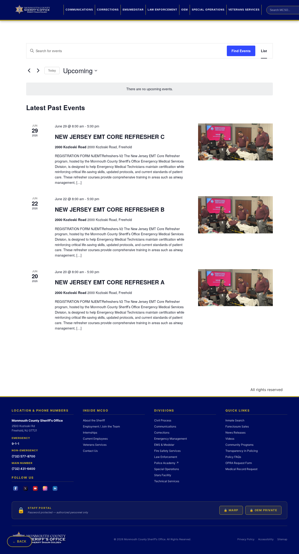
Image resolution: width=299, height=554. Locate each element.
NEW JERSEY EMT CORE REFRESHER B (109, 209)
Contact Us (90, 451)
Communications (79, 9)
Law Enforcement (162, 9)
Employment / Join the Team (101, 426)
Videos (229, 438)
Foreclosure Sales (237, 426)
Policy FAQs (233, 457)
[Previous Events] (29, 70)
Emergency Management (170, 438)
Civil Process (162, 420)
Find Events (241, 50)
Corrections (108, 9)
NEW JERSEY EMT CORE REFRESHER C (109, 137)
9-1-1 (15, 443)
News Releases (235, 432)
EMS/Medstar (133, 9)
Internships (90, 432)
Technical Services (166, 481)
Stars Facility (162, 475)
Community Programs (239, 444)
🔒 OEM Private (263, 510)
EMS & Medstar (164, 444)
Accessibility (266, 539)
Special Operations (208, 9)
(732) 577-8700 (23, 456)
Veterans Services (244, 9)
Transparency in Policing (241, 451)
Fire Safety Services (167, 451)
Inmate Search (234, 420)
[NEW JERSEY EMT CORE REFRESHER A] (235, 287)
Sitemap (282, 539)
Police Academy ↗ (166, 463)
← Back (19, 541)
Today (52, 70)
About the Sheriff (94, 420)
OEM (184, 9)
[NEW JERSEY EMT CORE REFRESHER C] (235, 142)
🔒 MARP (231, 510)
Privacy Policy (245, 539)
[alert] (149, 89)
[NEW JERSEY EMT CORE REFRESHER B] (235, 214)
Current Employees (95, 438)
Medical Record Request (241, 469)
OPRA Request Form (238, 463)
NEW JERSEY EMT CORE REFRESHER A (109, 282)
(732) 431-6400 (23, 469)
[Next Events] (38, 70)
